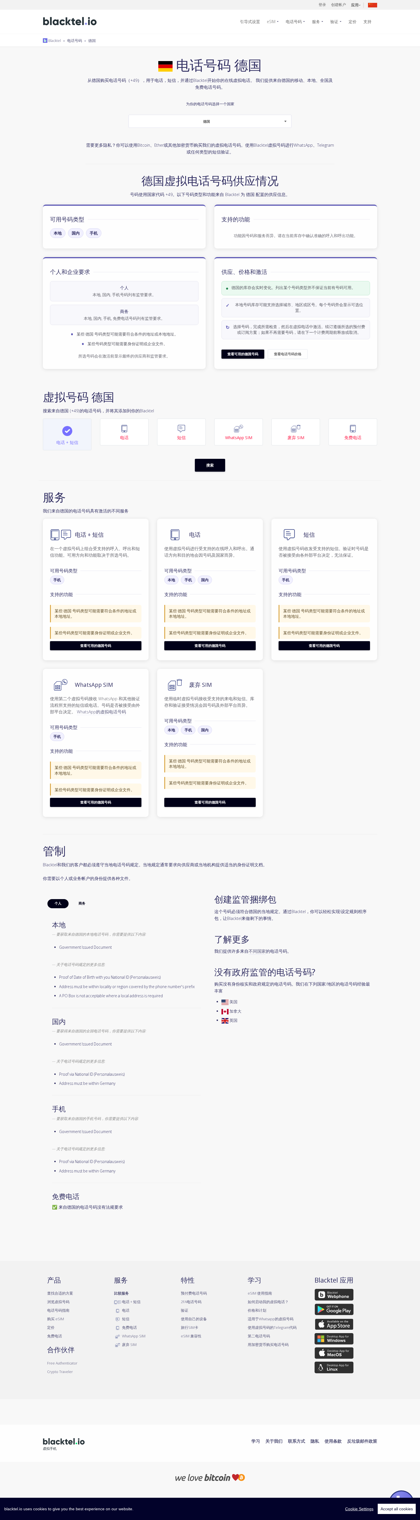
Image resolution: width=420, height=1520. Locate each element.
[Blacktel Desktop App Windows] (334, 1339)
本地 (58, 233)
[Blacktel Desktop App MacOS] (334, 1354)
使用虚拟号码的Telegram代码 (272, 1327)
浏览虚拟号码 (58, 1301)
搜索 (210, 465)
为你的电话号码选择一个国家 (210, 113)
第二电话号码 (259, 1336)
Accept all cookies (397, 1509)
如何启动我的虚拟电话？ (268, 1301)
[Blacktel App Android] (334, 1310)
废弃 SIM (129, 1344)
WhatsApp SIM (133, 1336)
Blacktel (54, 40)
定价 (353, 21)
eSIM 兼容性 (191, 1336)
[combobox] (210, 121)
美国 (233, 1001)
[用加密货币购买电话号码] (210, 1477)
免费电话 (54, 1336)
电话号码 (294, 21)
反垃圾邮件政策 (362, 1441)
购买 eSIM (55, 1318)
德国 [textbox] (206, 121)
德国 (92, 40)
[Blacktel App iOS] (334, 1325)
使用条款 (333, 1441)
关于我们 (274, 1441)
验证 (334, 21)
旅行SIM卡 (189, 1327)
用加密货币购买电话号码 (268, 1344)
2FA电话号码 (191, 1301)
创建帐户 (338, 4)
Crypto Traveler (60, 1371)
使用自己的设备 (194, 1318)
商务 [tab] (82, 903)
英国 (233, 1020)
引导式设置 (250, 21)
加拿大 (235, 1011)
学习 (255, 1441)
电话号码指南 (58, 1310)
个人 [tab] (58, 903)
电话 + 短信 (131, 1301)
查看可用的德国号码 (242, 354)
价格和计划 (257, 1310)
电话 (125, 1310)
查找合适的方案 (60, 1293)
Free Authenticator (62, 1363)
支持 (367, 21)
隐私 (315, 1441)
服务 (316, 21)
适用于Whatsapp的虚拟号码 (270, 1318)
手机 (94, 233)
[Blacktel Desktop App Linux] (334, 1368)
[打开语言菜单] (372, 4)
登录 (322, 4)
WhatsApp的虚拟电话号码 (101, 711)
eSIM (271, 21)
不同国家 (257, 951)
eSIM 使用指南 (260, 1293)
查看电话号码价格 (287, 354)
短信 (125, 1318)
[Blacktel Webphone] (334, 1295)
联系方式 (296, 1441)
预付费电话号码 (194, 1293)
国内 (76, 233)
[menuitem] (252, 22)
